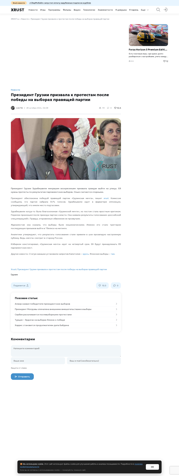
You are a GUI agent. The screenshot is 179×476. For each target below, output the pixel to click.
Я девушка (121, 9)
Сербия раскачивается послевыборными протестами (43, 314)
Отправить (24, 376)
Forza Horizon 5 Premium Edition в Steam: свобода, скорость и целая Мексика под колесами (148, 49)
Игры (43, 9)
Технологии (89, 9)
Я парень (133, 9)
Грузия (14, 274)
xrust (106, 198)
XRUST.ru (15, 19)
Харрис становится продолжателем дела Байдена (42, 325)
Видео (77, 9)
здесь (86, 254)
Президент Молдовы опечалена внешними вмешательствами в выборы (53, 309)
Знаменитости (105, 9)
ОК (152, 467)
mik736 (19, 108)
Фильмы (67, 9)
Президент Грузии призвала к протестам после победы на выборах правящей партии (62, 269)
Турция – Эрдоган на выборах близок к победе (40, 320)
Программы (54, 9)
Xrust (17, 9)
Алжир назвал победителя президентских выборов (42, 303)
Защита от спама (19, 368)
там (113, 254)
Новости (33, 9)
